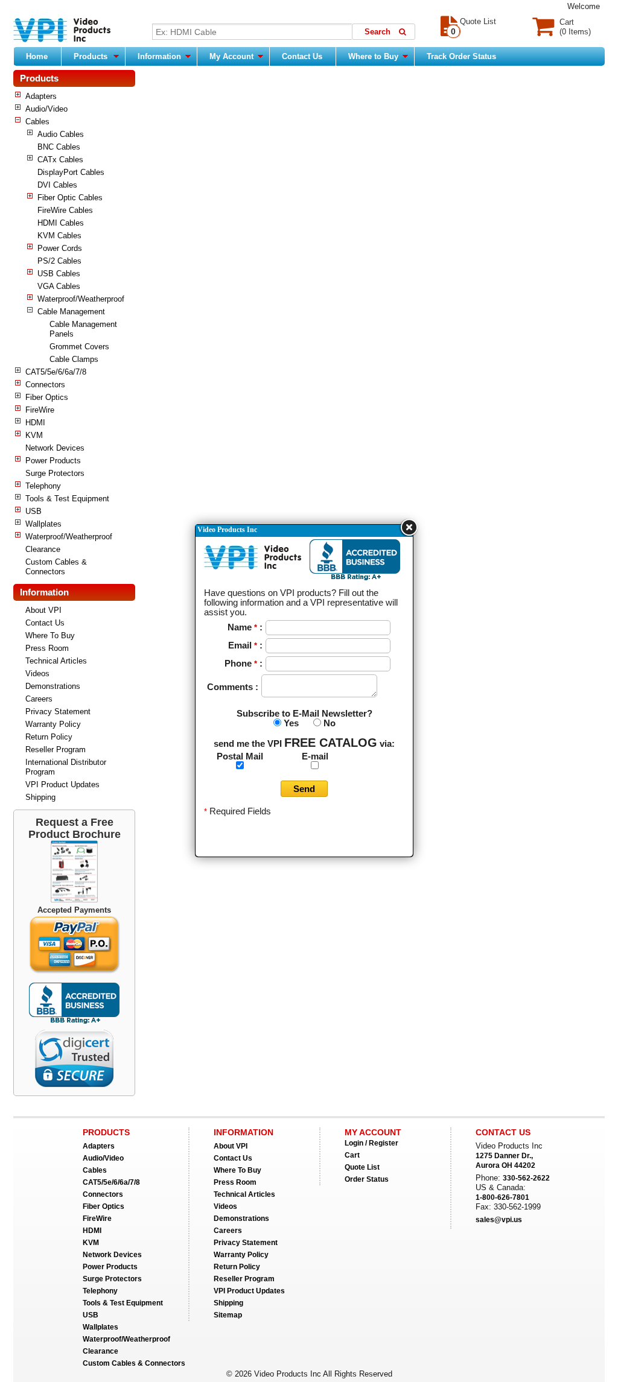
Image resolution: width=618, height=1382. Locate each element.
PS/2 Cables (59, 260)
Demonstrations (52, 686)
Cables (37, 121)
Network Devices (54, 447)
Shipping (40, 797)
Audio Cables (60, 134)
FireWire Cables (65, 210)
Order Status (367, 1179)
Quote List (362, 1167)
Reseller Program (55, 749)
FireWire (39, 409)
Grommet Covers (79, 346)
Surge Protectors (54, 473)
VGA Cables (58, 286)
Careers (39, 698)
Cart (352, 1155)
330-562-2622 (526, 1178)
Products (90, 56)
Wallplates (43, 523)
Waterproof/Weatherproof (80, 298)
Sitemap (228, 1315)
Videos (37, 673)
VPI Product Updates (62, 784)
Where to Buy (374, 56)
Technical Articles (56, 660)
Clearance (42, 549)
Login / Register (371, 1143)
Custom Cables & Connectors (56, 566)
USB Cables (58, 273)
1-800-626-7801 (502, 1197)
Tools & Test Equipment (67, 498)
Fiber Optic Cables (70, 197)
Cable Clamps (73, 359)
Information (160, 56)
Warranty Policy (53, 724)
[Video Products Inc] (61, 31)
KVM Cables (59, 235)
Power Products (53, 460)
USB (33, 511)
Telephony (43, 485)
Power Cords (59, 248)
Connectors (45, 384)
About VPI (43, 610)
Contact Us (302, 56)
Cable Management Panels (83, 329)
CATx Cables (60, 159)
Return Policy (48, 736)
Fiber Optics (46, 397)
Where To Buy (50, 635)
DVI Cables (57, 184)
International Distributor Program (65, 767)
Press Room (47, 648)
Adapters (41, 96)
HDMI (35, 422)
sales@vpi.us (499, 1220)
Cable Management (71, 311)
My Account (232, 56)
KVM (34, 435)
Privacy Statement (58, 711)
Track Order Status (461, 56)
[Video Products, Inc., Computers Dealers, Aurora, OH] (74, 1003)
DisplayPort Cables (70, 172)
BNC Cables (58, 146)
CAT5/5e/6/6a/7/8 (55, 371)
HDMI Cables (60, 222)
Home (37, 56)
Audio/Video (46, 108)
